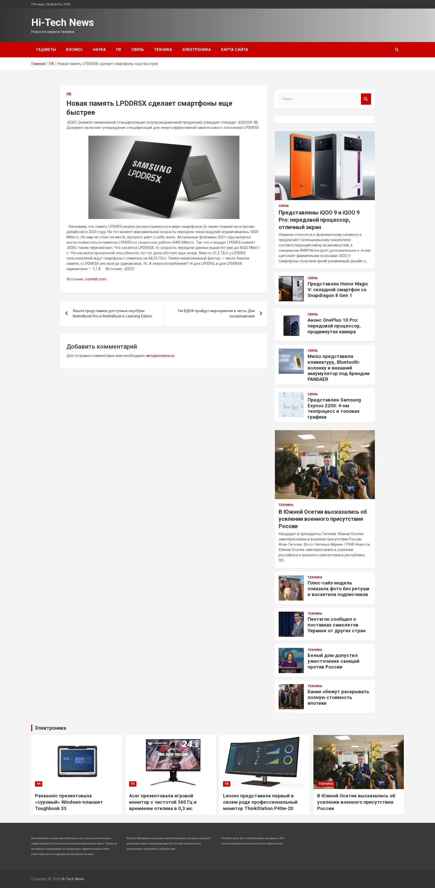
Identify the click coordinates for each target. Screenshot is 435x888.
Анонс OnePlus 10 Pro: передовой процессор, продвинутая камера (334, 326)
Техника (163, 49)
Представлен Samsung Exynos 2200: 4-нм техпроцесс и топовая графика (334, 408)
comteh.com (95, 279)
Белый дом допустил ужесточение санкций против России (333, 661)
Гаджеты (46, 49)
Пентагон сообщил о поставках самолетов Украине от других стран (337, 625)
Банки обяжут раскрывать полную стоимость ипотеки (338, 697)
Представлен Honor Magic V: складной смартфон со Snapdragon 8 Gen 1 (338, 289)
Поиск (366, 99)
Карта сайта (234, 49)
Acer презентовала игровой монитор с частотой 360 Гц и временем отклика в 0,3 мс (163, 802)
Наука (99, 49)
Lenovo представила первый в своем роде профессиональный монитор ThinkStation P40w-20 (260, 802)
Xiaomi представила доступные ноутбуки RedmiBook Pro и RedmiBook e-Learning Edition (112, 313)
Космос (74, 49)
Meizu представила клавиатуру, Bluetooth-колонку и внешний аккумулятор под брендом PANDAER (339, 367)
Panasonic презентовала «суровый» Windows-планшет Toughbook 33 (69, 802)
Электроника (196, 49)
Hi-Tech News (62, 22)
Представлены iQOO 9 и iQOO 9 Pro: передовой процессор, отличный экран (319, 219)
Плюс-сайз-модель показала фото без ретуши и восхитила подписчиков (338, 588)
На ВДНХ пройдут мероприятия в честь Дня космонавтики (216, 313)
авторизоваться (160, 355)
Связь (137, 49)
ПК (118, 49)
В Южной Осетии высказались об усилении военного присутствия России (323, 519)
